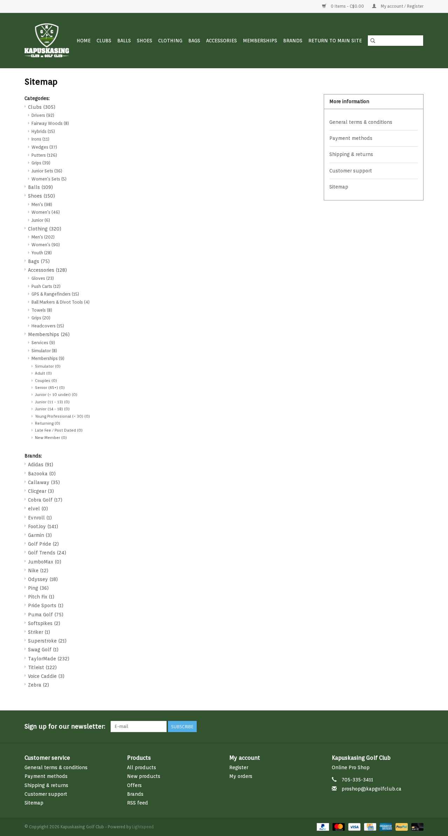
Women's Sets (48, 179)
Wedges (44, 147)
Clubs (104, 40)
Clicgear (41, 491)
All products (141, 767)
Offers (134, 785)
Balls (124, 40)
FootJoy (43, 526)
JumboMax (44, 562)
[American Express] (385, 826)
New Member (51, 437)
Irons (40, 139)
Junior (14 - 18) (52, 408)
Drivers (42, 115)
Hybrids (43, 131)
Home (84, 40)
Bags (194, 40)
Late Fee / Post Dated (59, 430)
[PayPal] (322, 826)
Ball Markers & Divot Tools (60, 302)
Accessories (221, 40)
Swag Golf (43, 649)
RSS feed (137, 803)
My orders (240, 776)
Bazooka (42, 473)
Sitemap (338, 187)
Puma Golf (45, 614)
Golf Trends (47, 552)
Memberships (260, 40)
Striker (39, 632)
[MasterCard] (338, 826)
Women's (45, 212)
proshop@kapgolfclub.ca (371, 789)
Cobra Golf (45, 500)
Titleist (42, 667)
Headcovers (47, 325)
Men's (41, 204)
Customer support (350, 170)
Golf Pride (43, 544)
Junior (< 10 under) (56, 394)
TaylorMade (48, 658)
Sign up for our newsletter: (64, 726)
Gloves (42, 278)
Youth (41, 252)
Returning (47, 423)
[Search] (373, 40)
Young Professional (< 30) (62, 416)
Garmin (40, 535)
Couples (46, 380)
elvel (38, 508)
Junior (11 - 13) (52, 401)
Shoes (144, 40)
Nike (38, 570)
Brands (292, 40)
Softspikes (44, 623)
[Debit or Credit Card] (416, 826)
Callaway (44, 482)
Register (238, 767)
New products (143, 776)
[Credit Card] (369, 826)
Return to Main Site (335, 40)
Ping (38, 588)
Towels (41, 310)
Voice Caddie (46, 676)
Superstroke (47, 641)
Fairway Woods (50, 123)
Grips (40, 162)
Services (43, 342)
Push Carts (46, 286)
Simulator (44, 350)
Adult (43, 373)
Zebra (38, 685)
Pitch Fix (41, 597)
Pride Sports (45, 605)
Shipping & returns (351, 154)
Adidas (40, 464)
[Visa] (354, 826)
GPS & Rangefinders (55, 294)
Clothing (170, 40)
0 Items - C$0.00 (347, 6)
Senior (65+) (50, 387)
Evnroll (40, 517)
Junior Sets (46, 170)
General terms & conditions (360, 122)
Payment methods (350, 138)
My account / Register (402, 6)
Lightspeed (143, 826)
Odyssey (43, 579)
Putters (44, 155)
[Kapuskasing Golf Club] (47, 40)
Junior (40, 220)
